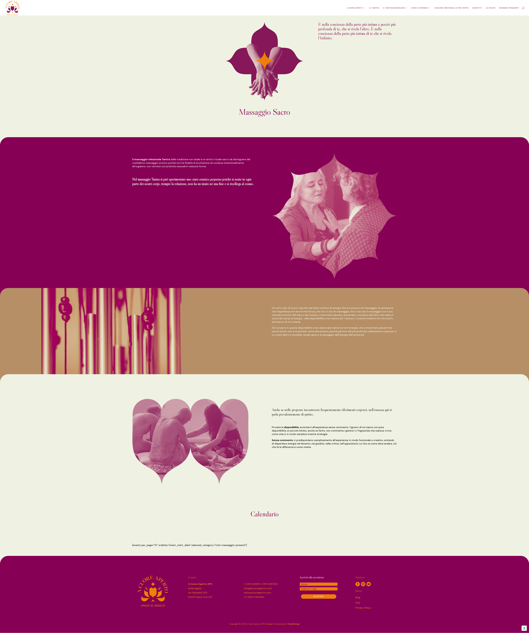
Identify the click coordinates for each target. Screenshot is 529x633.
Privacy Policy (363, 607)
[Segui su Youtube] (368, 584)
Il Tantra (374, 8)
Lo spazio (491, 8)
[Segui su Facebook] (357, 584)
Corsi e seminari (419, 8)
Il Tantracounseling (394, 8)
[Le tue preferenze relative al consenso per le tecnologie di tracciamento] (524, 628)
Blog (357, 597)
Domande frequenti (509, 8)
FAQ (357, 602)
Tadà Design (294, 624)
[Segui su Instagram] (363, 584)
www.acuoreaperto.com (257, 592)
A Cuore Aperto (355, 8)
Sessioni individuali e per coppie (451, 8)
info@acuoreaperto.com (258, 588)
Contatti (477, 8)
